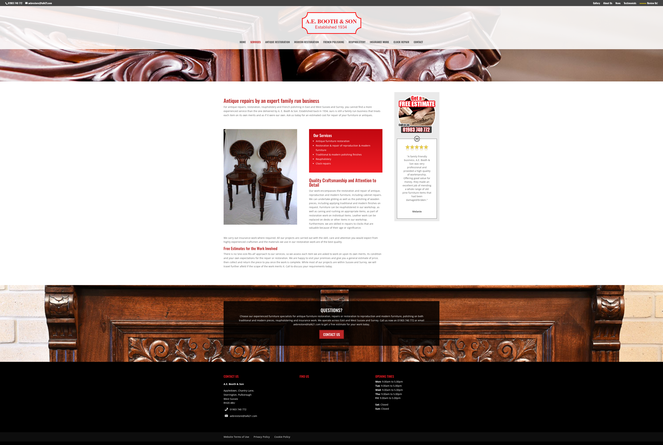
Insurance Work (379, 42)
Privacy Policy (262, 436)
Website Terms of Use (236, 436)
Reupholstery (357, 42)
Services (255, 42)
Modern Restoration (306, 42)
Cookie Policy (282, 436)
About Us (607, 3)
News (618, 3)
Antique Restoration (277, 42)
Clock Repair (401, 42)
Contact (418, 42)
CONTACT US (331, 334)
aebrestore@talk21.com (243, 416)
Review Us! (652, 3)
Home (243, 42)
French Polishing (333, 42)
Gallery (596, 3)
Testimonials (630, 3)
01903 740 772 (238, 409)
